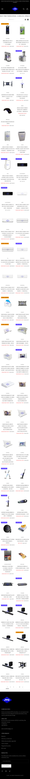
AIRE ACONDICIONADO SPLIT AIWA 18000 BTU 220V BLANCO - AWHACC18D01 (22, 206)
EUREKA (7, 483)
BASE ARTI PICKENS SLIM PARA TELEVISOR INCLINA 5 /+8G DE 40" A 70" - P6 (22, 678)
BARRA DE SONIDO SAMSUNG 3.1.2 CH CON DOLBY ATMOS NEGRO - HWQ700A (22, 624)
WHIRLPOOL (22, 258)
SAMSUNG (22, 620)
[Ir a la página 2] (22, 687)
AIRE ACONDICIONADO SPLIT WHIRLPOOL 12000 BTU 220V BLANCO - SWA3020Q (22, 262)
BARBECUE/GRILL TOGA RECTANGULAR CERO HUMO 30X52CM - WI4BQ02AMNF (22, 597)
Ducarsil (7, 312)
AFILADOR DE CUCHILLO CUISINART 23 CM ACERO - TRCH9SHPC (22, 96)
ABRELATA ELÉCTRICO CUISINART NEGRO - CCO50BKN (8, 42)
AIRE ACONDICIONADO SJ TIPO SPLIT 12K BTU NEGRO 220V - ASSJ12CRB (22, 177)
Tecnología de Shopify (19, 775)
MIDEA (22, 105)
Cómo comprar (4, 743)
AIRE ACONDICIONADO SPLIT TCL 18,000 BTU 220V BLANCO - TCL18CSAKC (8, 262)
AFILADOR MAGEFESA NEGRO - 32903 (7, 122)
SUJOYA (7, 593)
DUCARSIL (22, 364)
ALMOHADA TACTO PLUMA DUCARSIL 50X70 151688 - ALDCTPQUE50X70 (22, 456)
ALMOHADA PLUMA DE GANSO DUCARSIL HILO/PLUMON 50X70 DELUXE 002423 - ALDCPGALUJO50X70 (22, 428)
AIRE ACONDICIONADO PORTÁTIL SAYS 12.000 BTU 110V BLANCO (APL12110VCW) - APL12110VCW (8, 178)
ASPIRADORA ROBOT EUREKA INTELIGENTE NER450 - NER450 (7, 541)
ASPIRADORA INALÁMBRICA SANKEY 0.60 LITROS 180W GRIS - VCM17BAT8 (7, 514)
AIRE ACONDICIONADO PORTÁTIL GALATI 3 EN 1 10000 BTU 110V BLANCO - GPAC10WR (22, 150)
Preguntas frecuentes (6, 746)
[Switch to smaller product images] (28, 19)
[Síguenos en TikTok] (9, 771)
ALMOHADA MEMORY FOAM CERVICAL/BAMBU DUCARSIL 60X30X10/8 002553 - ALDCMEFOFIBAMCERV (7, 398)
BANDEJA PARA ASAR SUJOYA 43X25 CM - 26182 (7, 596)
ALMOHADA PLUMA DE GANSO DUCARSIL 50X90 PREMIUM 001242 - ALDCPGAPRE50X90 (8, 427)
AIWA (22, 202)
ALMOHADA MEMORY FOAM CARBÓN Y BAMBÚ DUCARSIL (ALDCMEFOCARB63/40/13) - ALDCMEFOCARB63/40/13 (22, 369)
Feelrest (7, 339)
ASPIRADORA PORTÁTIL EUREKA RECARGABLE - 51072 (22, 513)
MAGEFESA (7, 119)
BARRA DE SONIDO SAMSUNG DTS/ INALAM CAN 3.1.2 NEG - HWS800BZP (7, 651)
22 (19, 687)
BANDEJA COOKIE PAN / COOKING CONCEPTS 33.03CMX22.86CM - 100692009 (7, 569)
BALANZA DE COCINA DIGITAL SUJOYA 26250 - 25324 (22, 540)
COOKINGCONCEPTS (7, 564)
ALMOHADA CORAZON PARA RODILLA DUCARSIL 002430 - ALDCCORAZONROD (7, 316)
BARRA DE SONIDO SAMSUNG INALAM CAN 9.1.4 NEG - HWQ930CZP (7, 678)
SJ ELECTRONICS (22, 173)
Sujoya (22, 537)
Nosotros (3, 736)
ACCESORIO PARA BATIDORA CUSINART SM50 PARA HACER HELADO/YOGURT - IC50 (7, 69)
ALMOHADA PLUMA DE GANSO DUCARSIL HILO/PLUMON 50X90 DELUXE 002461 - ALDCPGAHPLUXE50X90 (7, 458)
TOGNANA (22, 593)
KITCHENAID (22, 65)
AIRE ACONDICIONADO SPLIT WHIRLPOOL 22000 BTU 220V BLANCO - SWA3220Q (7, 289)
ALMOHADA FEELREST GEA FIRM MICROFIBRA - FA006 (8, 342)
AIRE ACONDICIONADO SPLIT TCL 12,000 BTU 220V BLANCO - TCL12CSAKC (22, 233)
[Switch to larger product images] (25, 19)
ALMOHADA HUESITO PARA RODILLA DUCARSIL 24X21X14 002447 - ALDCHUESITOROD (7, 368)
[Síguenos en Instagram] (6, 771)
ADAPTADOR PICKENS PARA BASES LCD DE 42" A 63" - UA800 (7, 96)
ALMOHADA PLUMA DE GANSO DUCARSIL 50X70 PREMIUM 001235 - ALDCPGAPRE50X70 (22, 398)
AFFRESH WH (22, 38)
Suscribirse (6, 765)
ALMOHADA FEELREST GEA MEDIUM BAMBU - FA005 (22, 342)
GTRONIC (7, 229)
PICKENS (7, 92)
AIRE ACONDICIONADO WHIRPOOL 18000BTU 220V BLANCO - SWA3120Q (22, 289)
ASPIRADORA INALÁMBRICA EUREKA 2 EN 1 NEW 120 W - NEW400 (22, 487)
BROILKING (22, 564)
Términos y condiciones (6, 738)
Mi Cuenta (3, 748)
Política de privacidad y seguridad (8, 741)
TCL (22, 229)
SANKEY (7, 510)
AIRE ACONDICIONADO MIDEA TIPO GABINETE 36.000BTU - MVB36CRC (22, 109)
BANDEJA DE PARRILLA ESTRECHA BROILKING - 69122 (22, 567)
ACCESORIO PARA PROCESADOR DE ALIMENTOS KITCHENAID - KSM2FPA (22, 69)
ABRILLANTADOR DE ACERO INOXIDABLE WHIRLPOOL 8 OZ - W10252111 (22, 42)
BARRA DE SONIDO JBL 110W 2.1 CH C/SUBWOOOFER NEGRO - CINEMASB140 (7, 624)
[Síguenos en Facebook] (2, 771)
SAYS (8, 173)
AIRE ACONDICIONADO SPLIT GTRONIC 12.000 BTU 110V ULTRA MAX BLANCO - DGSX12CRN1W (7, 234)
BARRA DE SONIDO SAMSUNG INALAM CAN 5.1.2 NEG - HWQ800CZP (22, 651)
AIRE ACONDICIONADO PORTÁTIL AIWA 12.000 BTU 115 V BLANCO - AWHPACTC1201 (8, 149)
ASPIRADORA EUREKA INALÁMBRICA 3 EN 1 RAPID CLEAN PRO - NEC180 (8, 487)
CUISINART (7, 38)
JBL (7, 620)
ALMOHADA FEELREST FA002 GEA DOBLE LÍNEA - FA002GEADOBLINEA (22, 316)
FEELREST (22, 312)
